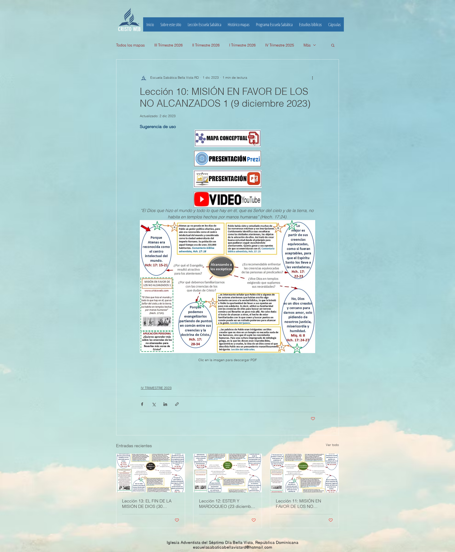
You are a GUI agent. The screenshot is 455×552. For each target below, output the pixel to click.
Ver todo (332, 445)
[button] (310, 24)
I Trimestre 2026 (242, 45)
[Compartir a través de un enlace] (177, 404)
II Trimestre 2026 (206, 45)
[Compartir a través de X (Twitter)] (153, 404)
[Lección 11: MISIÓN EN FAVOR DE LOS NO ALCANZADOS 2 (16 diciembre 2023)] (304, 473)
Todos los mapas (130, 45)
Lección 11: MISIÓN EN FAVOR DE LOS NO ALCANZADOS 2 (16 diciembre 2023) (298, 503)
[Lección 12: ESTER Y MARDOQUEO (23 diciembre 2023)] (227, 473)
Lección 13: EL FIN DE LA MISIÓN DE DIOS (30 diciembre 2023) (147, 503)
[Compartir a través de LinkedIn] (165, 404)
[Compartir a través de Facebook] (142, 404)
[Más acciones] (312, 77)
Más (307, 45)
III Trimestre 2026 (168, 45)
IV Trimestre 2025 (279, 45)
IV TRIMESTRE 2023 (156, 388)
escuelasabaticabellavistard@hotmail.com (232, 547)
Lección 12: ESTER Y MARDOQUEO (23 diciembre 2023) (227, 503)
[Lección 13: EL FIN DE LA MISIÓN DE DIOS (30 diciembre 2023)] (150, 473)
